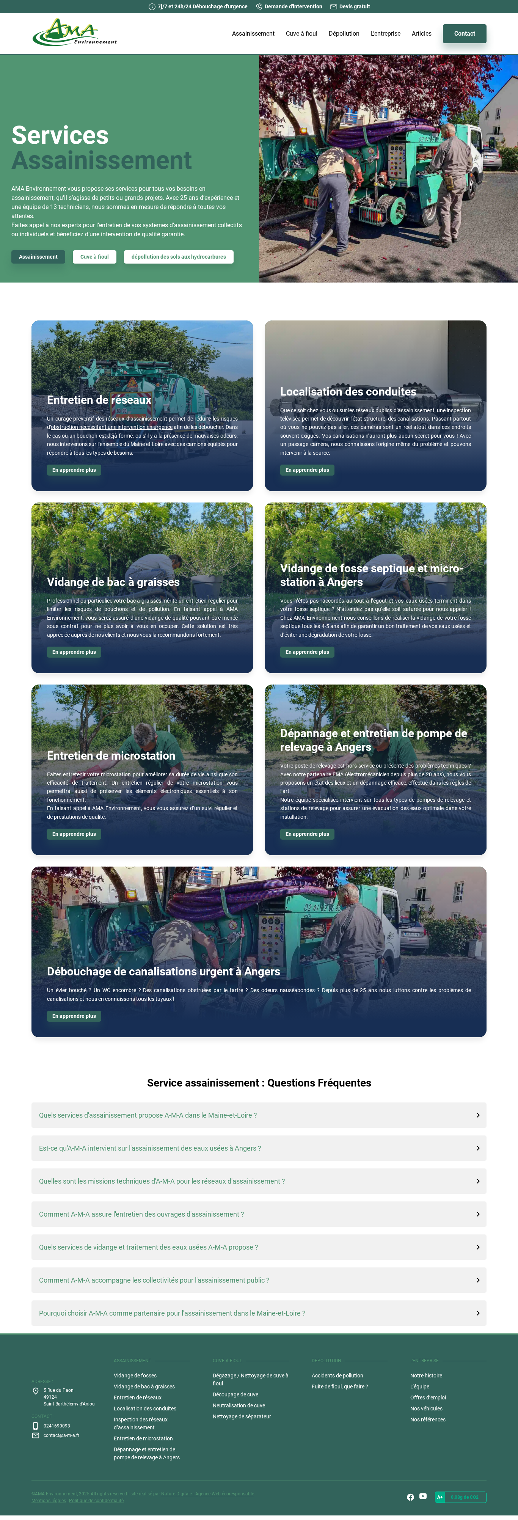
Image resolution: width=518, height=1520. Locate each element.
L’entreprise (385, 33)
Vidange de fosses (135, 1375)
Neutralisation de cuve (239, 1405)
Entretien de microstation (143, 1438)
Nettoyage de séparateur (242, 1416)
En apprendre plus (74, 470)
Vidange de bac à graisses (144, 1386)
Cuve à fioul (301, 33)
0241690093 (57, 1426)
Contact (464, 33)
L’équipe (419, 1386)
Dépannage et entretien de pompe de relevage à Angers (147, 1453)
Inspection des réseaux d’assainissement (141, 1423)
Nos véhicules (426, 1408)
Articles (422, 33)
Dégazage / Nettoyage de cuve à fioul (251, 1379)
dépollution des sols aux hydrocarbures (179, 257)
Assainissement (253, 33)
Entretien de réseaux (138, 1397)
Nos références (428, 1419)
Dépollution (344, 33)
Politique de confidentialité (96, 1500)
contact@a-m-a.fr (61, 1435)
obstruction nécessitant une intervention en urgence (112, 427)
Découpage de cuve (235, 1394)
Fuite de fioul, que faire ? (340, 1386)
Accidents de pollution (337, 1375)
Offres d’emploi (428, 1397)
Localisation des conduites (145, 1408)
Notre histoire (426, 1375)
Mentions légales (48, 1500)
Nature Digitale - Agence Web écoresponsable (207, 1493)
